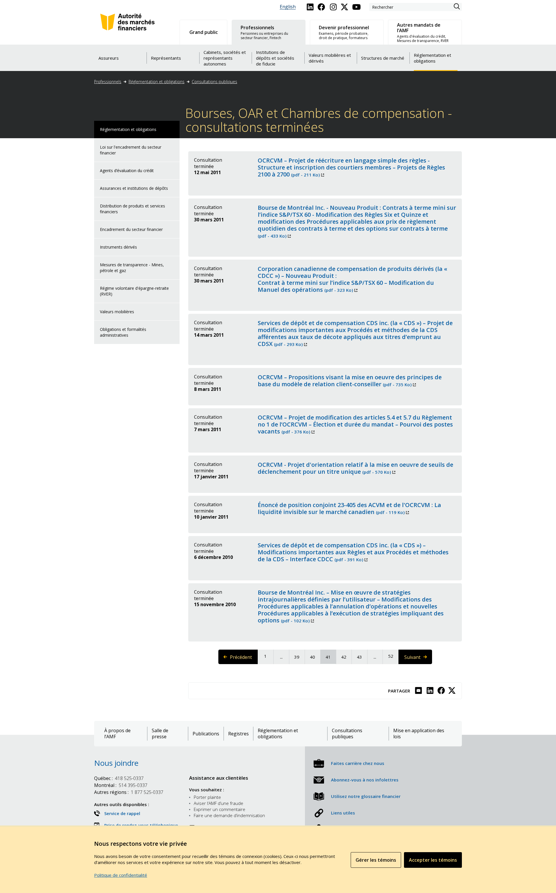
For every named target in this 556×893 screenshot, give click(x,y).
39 (299, 657)
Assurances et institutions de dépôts (134, 188)
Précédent (244, 659)
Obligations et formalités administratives (123, 332)
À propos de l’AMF (117, 734)
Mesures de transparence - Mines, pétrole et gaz (132, 267)
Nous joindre (116, 763)
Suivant (417, 659)
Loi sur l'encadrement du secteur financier (130, 150)
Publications (206, 734)
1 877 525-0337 (128, 792)
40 (315, 657)
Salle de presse (160, 734)
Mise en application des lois (418, 734)
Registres (238, 734)
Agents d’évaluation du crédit (127, 170)
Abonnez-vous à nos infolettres (364, 780)
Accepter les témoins (433, 860)
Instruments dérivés (118, 247)
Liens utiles (343, 813)
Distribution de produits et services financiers (132, 208)
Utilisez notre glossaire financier (365, 796)
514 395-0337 (120, 785)
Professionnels (107, 81)
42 (346, 657)
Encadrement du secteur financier (131, 229)
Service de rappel (122, 813)
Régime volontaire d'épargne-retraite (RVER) (134, 291)
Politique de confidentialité (120, 875)
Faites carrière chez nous (357, 763)
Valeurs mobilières (117, 311)
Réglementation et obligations (156, 81)
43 (361, 657)
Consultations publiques (214, 81)
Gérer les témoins (376, 860)
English (288, 7)
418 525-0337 (119, 778)
